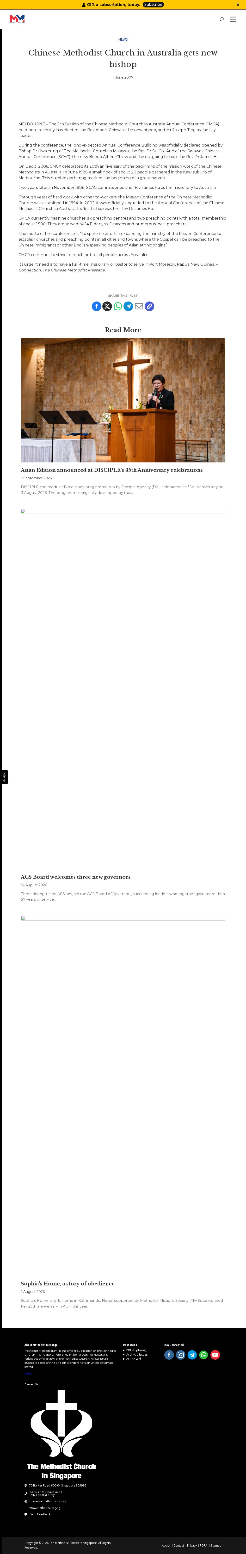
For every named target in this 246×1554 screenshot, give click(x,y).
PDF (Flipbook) (136, 1350)
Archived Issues (137, 1354)
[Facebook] (96, 306)
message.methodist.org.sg (48, 1501)
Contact (178, 1545)
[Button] (238, 4)
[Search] (222, 19)
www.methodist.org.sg (45, 1507)
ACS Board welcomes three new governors (75, 877)
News (123, 39)
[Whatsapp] (118, 306)
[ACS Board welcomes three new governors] (123, 689)
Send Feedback (40, 1514)
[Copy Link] (149, 306)
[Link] (32, 19)
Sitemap (215, 1545)
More (28, 1374)
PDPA (203, 1545)
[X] (107, 306)
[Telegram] (128, 306)
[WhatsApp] (204, 1355)
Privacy (192, 1545)
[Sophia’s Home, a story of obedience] (123, 1096)
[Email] (139, 306)
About (166, 1545)
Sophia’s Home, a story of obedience (68, 1284)
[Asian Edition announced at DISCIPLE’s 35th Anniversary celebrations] (123, 400)
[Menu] (234, 19)
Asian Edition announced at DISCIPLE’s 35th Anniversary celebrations (112, 470)
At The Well (133, 1359)
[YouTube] (215, 1355)
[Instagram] (180, 1355)
